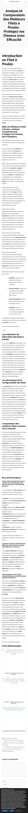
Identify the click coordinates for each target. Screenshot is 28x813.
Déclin (11, 810)
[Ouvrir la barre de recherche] (2, 2)
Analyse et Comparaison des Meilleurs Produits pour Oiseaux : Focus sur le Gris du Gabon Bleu (13, 743)
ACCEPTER (5, 810)
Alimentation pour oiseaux (10, 738)
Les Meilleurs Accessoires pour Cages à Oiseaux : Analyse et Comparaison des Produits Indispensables (13, 749)
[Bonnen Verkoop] (15, 2)
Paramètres (18, 810)
